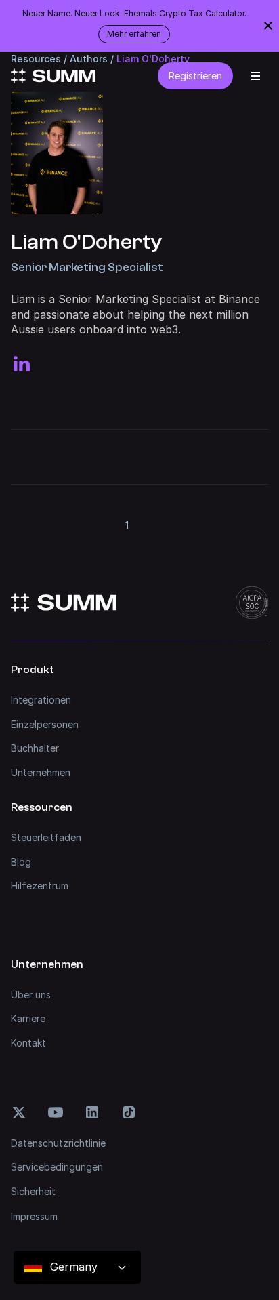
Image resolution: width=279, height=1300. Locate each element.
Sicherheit (33, 1191)
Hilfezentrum (39, 885)
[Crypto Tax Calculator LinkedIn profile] (22, 364)
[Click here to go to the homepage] (53, 76)
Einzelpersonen (45, 724)
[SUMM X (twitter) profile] (19, 1112)
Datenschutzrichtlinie (58, 1143)
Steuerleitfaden (46, 837)
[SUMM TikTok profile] (129, 1112)
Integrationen (41, 700)
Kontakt (28, 1043)
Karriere (28, 1018)
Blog (21, 862)
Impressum (34, 1216)
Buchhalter (35, 748)
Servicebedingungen (57, 1167)
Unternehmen (40, 772)
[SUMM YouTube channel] (55, 1112)
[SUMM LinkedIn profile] (92, 1112)
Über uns (31, 994)
